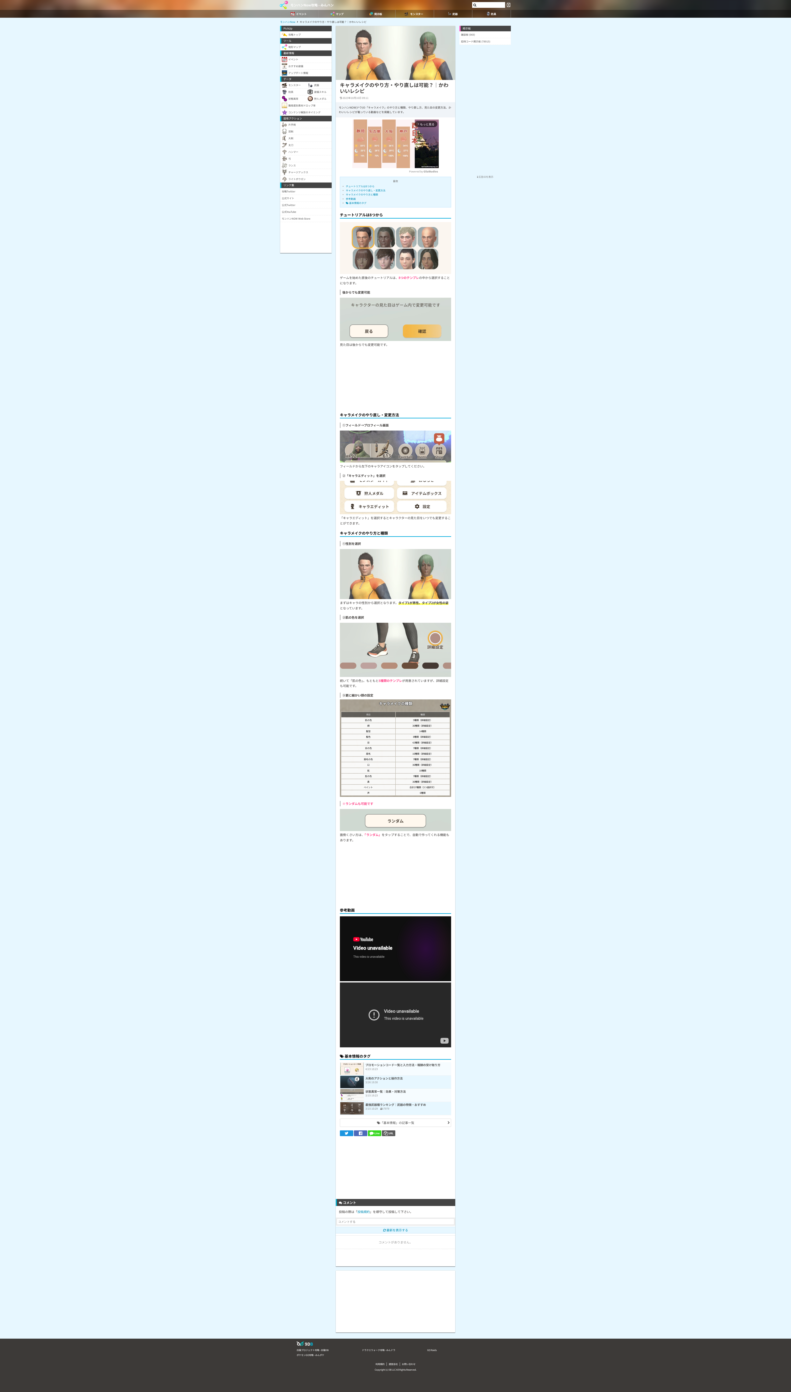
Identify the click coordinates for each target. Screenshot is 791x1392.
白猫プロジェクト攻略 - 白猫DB (313, 1350)
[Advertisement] (395, 378)
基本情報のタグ (357, 203)
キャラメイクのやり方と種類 (362, 194)
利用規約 (380, 1364)
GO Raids (432, 1350)
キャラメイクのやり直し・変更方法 (365, 190)
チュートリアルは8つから (360, 186)
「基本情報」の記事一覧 (397, 1122)
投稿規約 (363, 1211)
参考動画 (351, 198)
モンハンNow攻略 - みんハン (312, 4)
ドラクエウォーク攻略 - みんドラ (378, 1350)
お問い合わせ (408, 1364)
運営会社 (393, 1364)
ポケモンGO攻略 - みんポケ (310, 1355)
